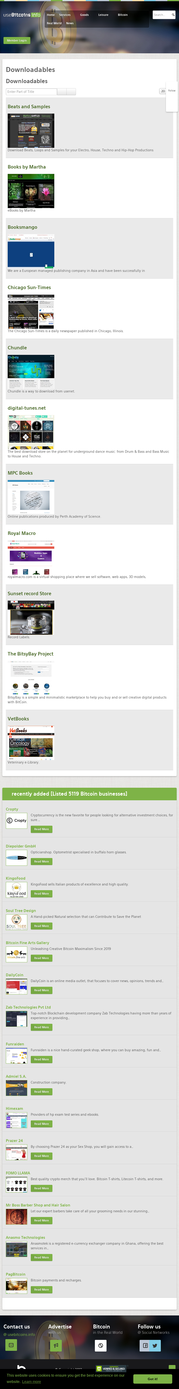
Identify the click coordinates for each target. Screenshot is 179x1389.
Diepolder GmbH (21, 846)
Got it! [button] (153, 1379)
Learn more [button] (31, 1382)
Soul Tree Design (21, 911)
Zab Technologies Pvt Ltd (28, 1007)
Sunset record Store (29, 593)
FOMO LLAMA (18, 1173)
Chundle (17, 348)
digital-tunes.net (27, 408)
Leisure (103, 15)
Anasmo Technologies (25, 1237)
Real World (54, 23)
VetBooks (18, 719)
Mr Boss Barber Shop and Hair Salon (38, 1205)
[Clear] (71, 91)
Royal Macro (22, 533)
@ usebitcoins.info (19, 1334)
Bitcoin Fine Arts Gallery (27, 943)
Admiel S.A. (16, 1076)
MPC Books (20, 473)
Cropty (12, 809)
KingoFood (15, 878)
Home (51, 15)
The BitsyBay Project (30, 654)
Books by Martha (27, 167)
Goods (84, 15)
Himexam (14, 1108)
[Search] (62, 91)
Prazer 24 (14, 1141)
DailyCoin (14, 975)
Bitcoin (123, 15)
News (70, 23)
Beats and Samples (29, 106)
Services (65, 15)
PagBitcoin (15, 1274)
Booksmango (22, 227)
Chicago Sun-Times (29, 287)
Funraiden (15, 1044)
